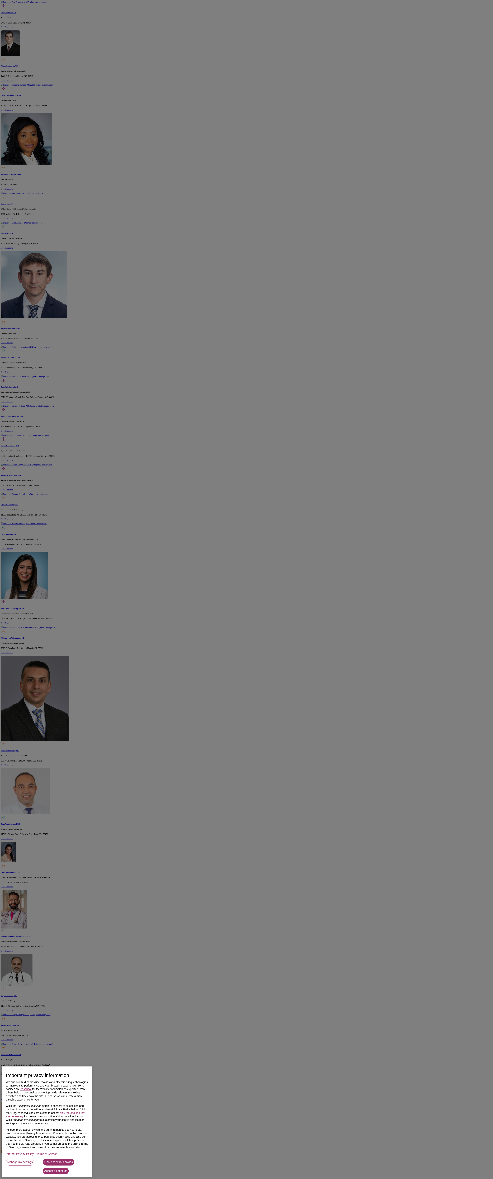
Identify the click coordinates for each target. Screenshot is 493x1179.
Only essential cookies (58, 1162)
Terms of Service (46, 1154)
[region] (47, 1121)
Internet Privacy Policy (20, 1154)
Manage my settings (20, 1162)
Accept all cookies (55, 1170)
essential (25, 1089)
